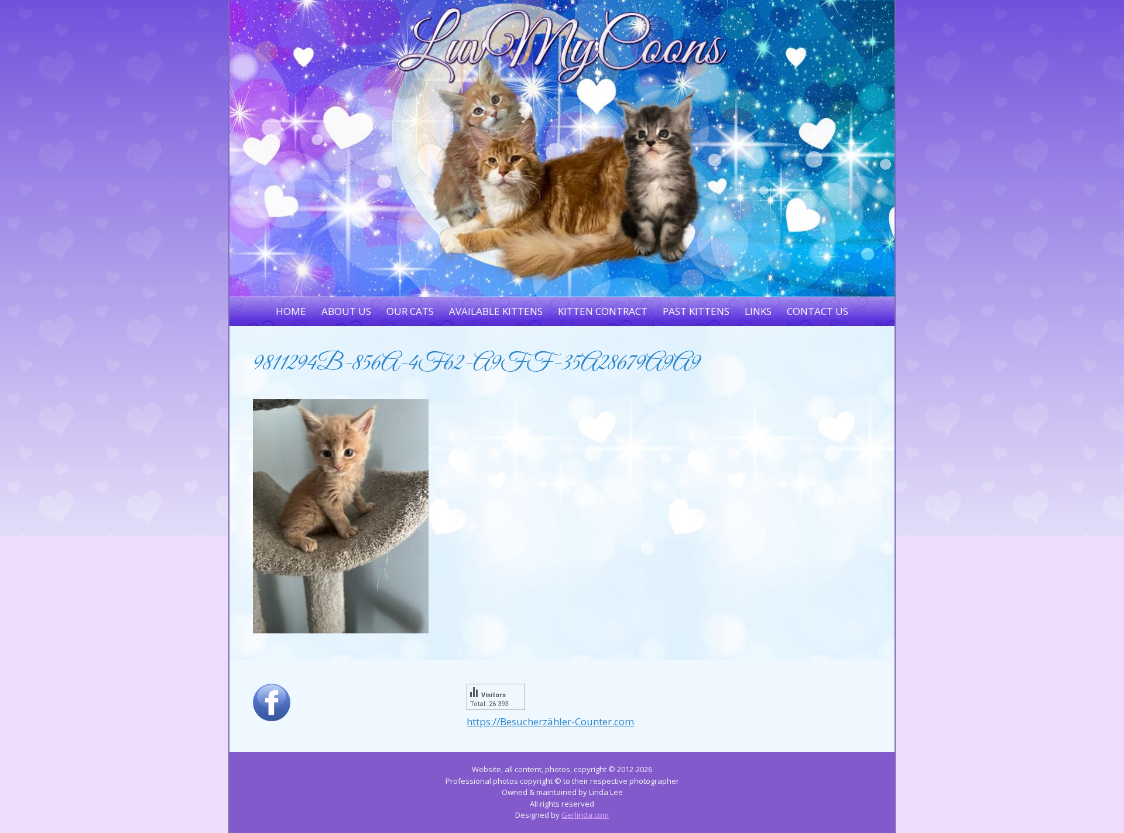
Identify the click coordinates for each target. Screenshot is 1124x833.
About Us (346, 311)
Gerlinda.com (585, 815)
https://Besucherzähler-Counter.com (550, 721)
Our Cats (410, 311)
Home (291, 311)
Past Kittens (696, 311)
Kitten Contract (602, 311)
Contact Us (817, 311)
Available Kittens (496, 311)
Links (758, 311)
